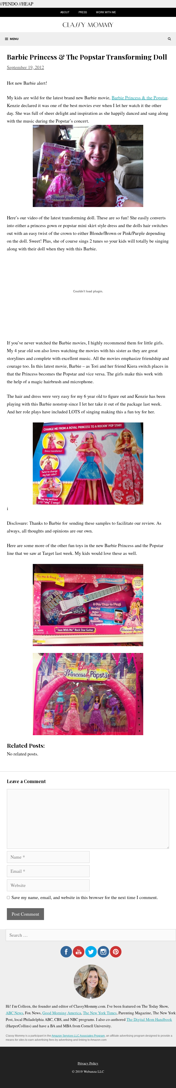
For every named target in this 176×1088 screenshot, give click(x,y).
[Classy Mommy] (88, 24)
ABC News (14, 1012)
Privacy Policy (88, 1063)
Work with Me (106, 12)
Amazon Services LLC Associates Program (78, 1035)
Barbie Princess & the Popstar (139, 97)
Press (83, 12)
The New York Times (100, 1012)
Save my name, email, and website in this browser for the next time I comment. (84, 897)
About (64, 12)
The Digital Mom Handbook (149, 1019)
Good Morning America (61, 1012)
